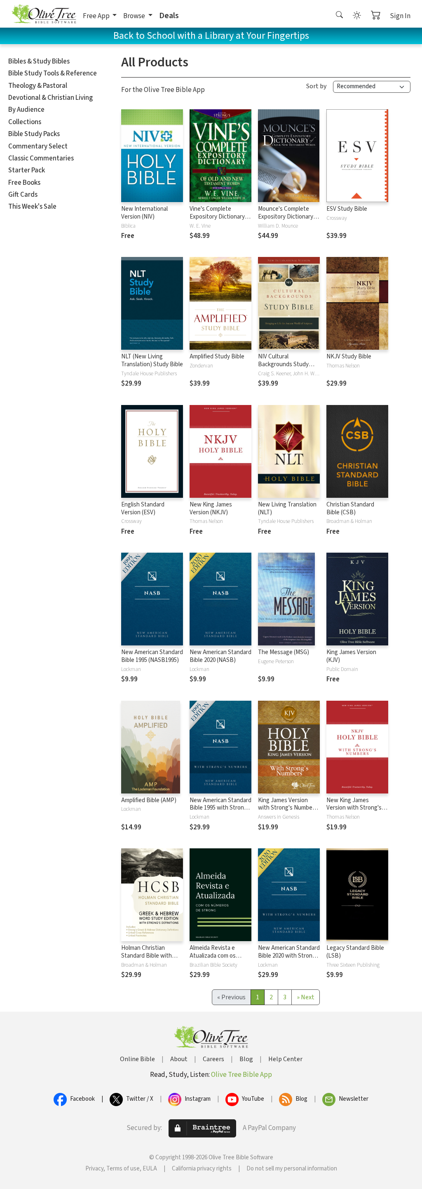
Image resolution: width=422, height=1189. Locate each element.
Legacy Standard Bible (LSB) (355, 952)
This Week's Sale (32, 207)
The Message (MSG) (283, 652)
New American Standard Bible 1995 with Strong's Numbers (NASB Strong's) (220, 812)
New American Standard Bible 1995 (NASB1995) (152, 656)
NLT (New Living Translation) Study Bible (152, 360)
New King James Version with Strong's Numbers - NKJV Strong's (354, 812)
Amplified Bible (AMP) (148, 800)
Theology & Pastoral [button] (37, 86)
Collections (24, 122)
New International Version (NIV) (144, 213)
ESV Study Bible (346, 209)
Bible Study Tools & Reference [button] (52, 73)
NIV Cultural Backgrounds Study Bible (283, 364)
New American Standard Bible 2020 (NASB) (220, 656)
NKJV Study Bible (348, 356)
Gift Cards (23, 195)
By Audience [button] (26, 110)
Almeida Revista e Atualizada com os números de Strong (214, 956)
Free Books (24, 183)
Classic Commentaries (41, 158)
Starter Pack (26, 170)
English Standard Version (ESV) (142, 508)
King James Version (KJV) (351, 656)
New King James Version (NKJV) (211, 508)
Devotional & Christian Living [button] (50, 98)
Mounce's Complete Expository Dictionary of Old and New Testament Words (289, 221)
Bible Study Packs (34, 134)
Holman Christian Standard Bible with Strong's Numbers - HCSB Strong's (146, 960)
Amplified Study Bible (217, 356)
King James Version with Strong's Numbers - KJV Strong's (287, 808)
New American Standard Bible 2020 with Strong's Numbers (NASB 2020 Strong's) (289, 960)
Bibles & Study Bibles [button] (39, 61)
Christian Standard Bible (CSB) (350, 508)
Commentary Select (38, 146)
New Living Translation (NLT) (287, 508)
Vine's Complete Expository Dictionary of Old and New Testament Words (220, 221)
